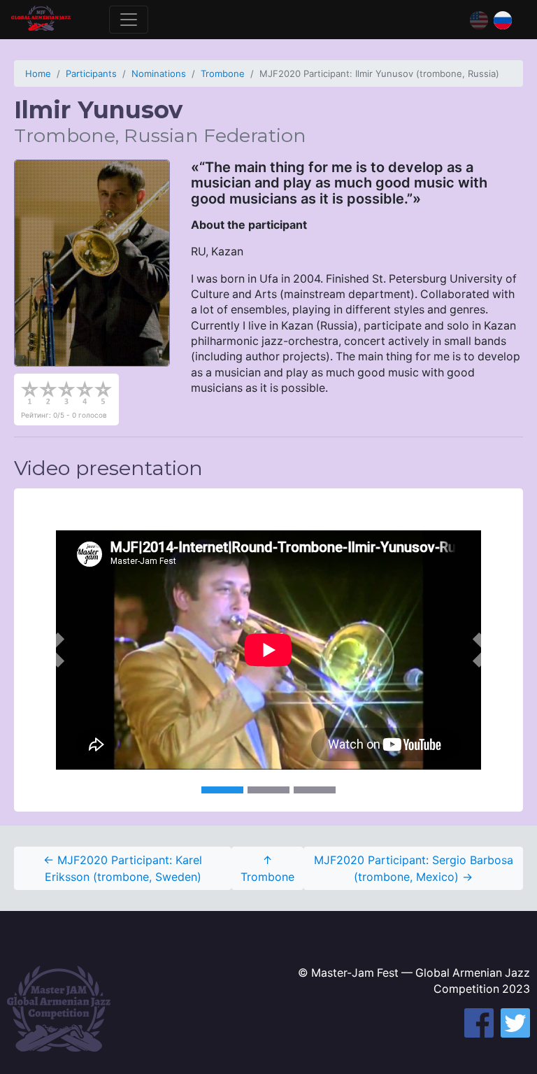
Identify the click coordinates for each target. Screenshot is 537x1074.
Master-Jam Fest (41, 20)
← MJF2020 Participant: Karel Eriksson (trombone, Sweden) (122, 868)
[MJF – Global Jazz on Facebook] (479, 1023)
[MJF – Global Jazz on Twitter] (515, 1023)
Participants (91, 73)
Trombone (223, 73)
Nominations (158, 73)
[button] (52, 650)
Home (38, 73)
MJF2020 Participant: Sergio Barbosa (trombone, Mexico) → (413, 868)
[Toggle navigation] (128, 20)
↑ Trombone (267, 868)
